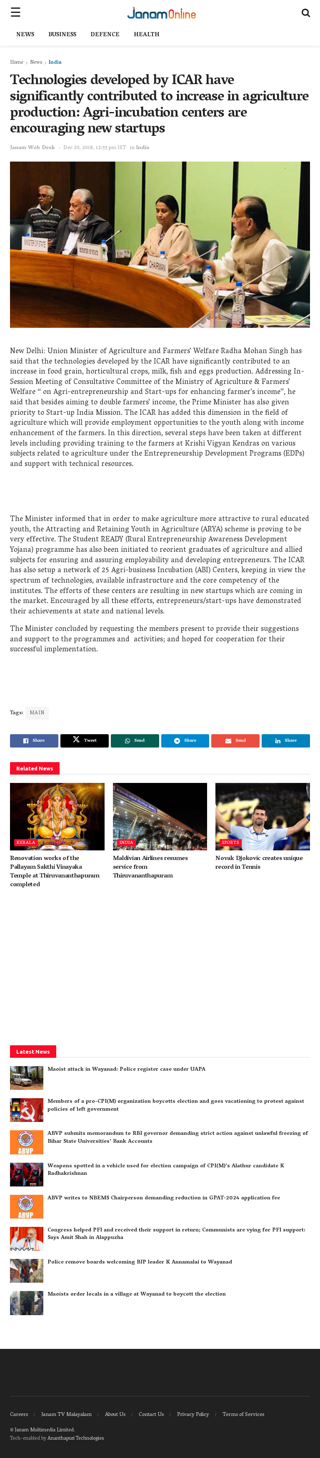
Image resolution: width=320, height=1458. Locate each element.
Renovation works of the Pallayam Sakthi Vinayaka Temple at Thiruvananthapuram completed (55, 872)
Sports (230, 842)
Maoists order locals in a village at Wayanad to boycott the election (137, 1294)
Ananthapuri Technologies (76, 1438)
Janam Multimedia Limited (44, 1430)
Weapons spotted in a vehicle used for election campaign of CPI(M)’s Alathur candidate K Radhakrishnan (166, 1170)
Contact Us (151, 1415)
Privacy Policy (193, 1415)
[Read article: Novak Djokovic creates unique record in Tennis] (262, 816)
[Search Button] (306, 12)
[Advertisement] (160, 493)
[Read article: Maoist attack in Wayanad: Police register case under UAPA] (26, 1078)
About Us (115, 1415)
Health (147, 35)
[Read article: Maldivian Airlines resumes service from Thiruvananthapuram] (160, 816)
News (25, 35)
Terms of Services (243, 1415)
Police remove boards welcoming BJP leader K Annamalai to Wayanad (140, 1262)
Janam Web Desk (32, 148)
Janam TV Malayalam (66, 1415)
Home (16, 62)
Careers (19, 1415)
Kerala (26, 842)
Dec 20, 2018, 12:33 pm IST (94, 148)
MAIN (37, 713)
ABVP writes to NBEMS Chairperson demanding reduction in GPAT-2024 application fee (164, 1198)
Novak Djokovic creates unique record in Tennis (258, 863)
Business (62, 35)
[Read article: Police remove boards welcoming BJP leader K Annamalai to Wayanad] (26, 1271)
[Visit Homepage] (161, 12)
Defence (105, 35)
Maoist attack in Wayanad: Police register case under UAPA (126, 1069)
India (55, 62)
